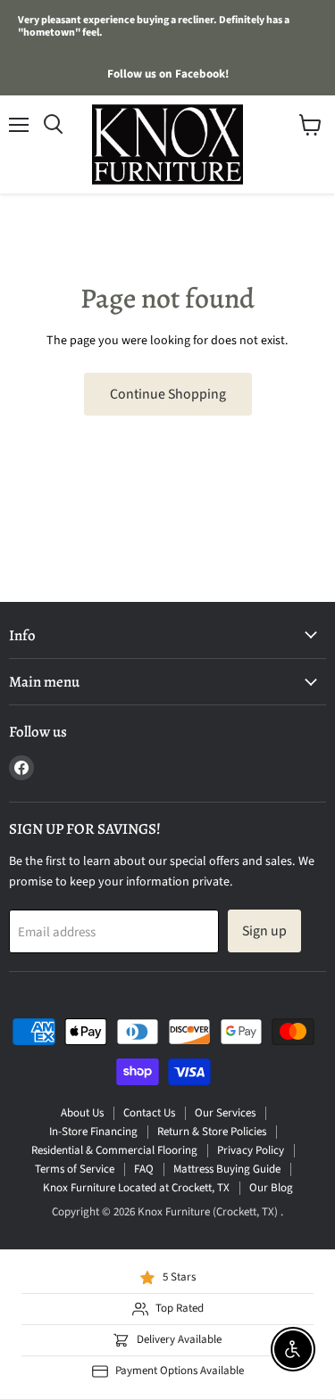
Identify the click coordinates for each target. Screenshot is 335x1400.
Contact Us (149, 1113)
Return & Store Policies (211, 1132)
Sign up (264, 931)
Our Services (225, 1113)
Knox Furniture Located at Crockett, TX (136, 1188)
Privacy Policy (250, 1150)
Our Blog (271, 1188)
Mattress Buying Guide (227, 1169)
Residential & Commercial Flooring (114, 1150)
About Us (82, 1113)
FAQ (144, 1169)
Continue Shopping (168, 394)
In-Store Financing (93, 1132)
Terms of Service (74, 1169)
